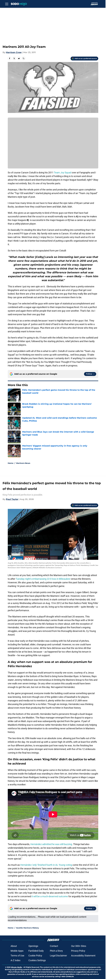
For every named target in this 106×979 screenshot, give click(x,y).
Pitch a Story (56, 950)
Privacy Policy (78, 950)
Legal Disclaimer (58, 955)
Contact (54, 946)
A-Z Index (15, 960)
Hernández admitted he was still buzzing (51, 844)
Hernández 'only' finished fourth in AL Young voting (46, 865)
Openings (33, 946)
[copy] (23, 58)
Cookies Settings (37, 960)
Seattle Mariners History (27, 928)
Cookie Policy (35, 955)
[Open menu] (6, 3)
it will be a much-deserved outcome (50, 896)
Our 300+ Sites (78, 946)
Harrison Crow (14, 52)
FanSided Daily (36, 950)
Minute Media (16, 967)
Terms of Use (17, 955)
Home (10, 463)
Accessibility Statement (83, 955)
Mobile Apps (17, 950)
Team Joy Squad (62, 172)
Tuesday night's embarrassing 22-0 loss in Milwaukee (43, 578)
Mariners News (23, 463)
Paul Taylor (12, 499)
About (14, 946)
